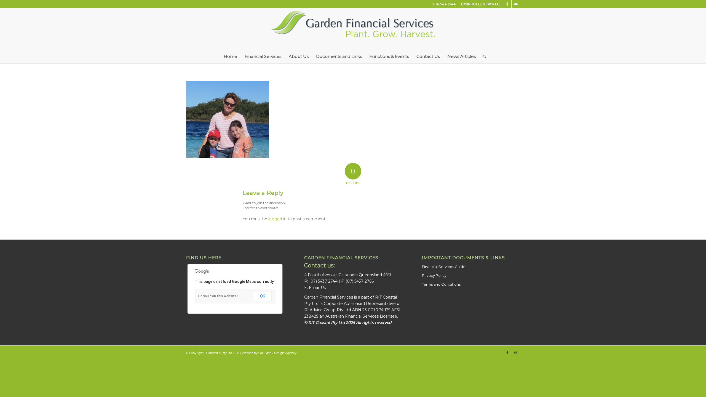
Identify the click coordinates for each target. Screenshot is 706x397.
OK (262, 296)
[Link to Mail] (516, 4)
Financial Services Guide (444, 266)
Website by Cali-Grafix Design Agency (269, 353)
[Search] (482, 56)
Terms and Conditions (441, 284)
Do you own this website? (218, 296)
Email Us (317, 287)
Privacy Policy (434, 275)
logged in (277, 218)
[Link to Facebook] (507, 4)
